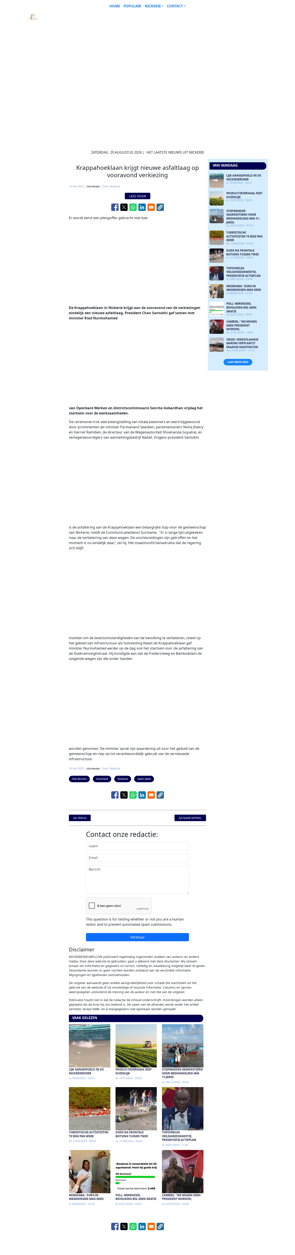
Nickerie (122, 779)
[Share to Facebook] (115, 207)
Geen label (144, 779)
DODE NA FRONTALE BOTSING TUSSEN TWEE (132, 1134)
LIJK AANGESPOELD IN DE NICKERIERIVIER (86, 1071)
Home (114, 6)
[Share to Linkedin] (142, 207)
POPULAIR (132, 6)
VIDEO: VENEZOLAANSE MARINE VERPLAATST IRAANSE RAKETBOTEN (242, 343)
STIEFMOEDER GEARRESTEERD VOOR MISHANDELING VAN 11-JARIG (182, 1073)
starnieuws (93, 186)
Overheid (102, 779)
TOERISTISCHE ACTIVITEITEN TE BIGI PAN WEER (88, 1134)
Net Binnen (79, 779)
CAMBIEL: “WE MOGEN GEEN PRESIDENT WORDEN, (181, 1197)
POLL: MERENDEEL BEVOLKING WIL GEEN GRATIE (136, 1197)
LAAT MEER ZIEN (237, 362)
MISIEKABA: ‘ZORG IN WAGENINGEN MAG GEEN (86, 1197)
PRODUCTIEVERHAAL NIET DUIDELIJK (134, 1071)
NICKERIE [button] (153, 6)
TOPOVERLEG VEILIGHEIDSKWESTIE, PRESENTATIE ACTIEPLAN (179, 1136)
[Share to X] (124, 207)
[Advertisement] (137, 42)
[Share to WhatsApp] (133, 207)
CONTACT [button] (175, 6)
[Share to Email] (151, 207)
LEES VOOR (137, 196)
